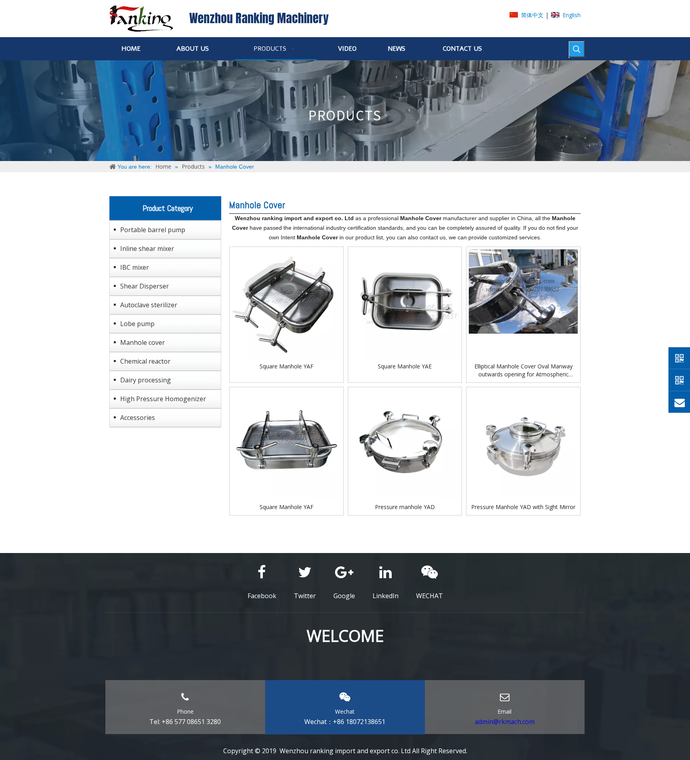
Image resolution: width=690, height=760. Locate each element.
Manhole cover (142, 342)
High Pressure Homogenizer (163, 398)
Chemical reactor (145, 361)
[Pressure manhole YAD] (405, 443)
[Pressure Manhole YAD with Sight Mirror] (523, 443)
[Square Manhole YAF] (286, 303)
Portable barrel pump (152, 229)
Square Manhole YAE (405, 366)
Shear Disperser (144, 286)
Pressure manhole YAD (405, 507)
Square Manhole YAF (286, 366)
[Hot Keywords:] (577, 49)
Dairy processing (145, 380)
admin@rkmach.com (505, 721)
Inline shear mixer (147, 248)
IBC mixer (134, 267)
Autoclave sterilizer (148, 304)
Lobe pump (137, 323)
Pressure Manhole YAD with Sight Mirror (523, 507)
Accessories (137, 417)
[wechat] (679, 380)
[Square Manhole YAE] (405, 303)
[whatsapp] (679, 358)
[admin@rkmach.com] (679, 402)
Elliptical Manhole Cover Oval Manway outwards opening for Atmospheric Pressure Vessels (523, 370)
